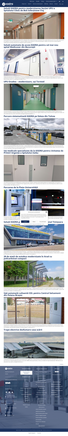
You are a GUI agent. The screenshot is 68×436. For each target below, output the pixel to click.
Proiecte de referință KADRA (26, 394)
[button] (46, 212)
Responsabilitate (26, 402)
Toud (41, 430)
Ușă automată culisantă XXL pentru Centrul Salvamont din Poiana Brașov (32, 294)
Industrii (26, 384)
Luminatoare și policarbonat (42, 392)
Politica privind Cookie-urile (28, 224)
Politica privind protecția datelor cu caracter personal (56, 385)
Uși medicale (41, 400)
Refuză (34, 221)
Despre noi (26, 379)
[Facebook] (6, 392)
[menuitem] (29, 4)
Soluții (26, 381)
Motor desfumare (42, 425)
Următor (62, 364)
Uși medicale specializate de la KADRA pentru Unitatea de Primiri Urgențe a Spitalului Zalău (33, 151)
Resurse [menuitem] (51, 3)
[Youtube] (12, 392)
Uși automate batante (42, 380)
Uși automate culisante (42, 378)
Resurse (26, 392)
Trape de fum (41, 388)
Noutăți (37, 1)
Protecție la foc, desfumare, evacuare (41, 422)
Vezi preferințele (43, 221)
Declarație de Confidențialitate (36, 224)
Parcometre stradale (41, 405)
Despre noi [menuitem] (24, 3)
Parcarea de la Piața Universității (21, 187)
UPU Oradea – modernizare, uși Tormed (24, 81)
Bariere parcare (41, 407)
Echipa (42, 1)
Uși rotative (42, 403)
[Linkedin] (9, 392)
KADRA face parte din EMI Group (11, 379)
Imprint (43, 224)
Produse (26, 386)
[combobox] (62, 4)
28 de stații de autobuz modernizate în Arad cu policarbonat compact (28, 257)
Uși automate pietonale (42, 376)
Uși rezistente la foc (41, 386)
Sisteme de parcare (41, 390)
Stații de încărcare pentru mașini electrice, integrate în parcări (41, 414)
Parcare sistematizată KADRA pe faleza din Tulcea (29, 116)
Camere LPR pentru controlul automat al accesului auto (41, 410)
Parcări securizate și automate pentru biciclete (41, 418)
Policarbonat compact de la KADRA (40, 395)
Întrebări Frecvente (26, 404)
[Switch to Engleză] (59, 1)
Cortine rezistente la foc (41, 398)
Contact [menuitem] (56, 3)
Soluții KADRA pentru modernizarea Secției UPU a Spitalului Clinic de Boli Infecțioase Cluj (29, 9)
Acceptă (25, 221)
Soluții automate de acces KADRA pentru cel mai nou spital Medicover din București (31, 46)
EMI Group (32, 1)
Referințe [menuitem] (46, 3)
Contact (26, 406)
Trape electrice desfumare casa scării (23, 329)
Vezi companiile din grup (56, 374)
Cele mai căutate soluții (50, 1)
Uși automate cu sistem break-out (41, 383)
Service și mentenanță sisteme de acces (25, 389)
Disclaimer (57, 396)
